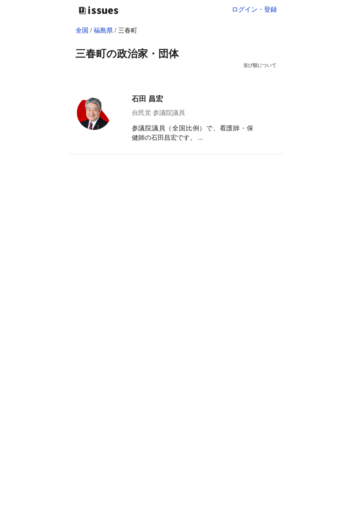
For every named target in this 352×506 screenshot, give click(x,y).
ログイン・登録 (254, 8)
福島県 (104, 29)
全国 (82, 29)
